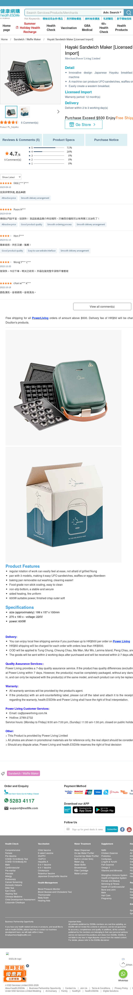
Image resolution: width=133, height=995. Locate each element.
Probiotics (106, 855)
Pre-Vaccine (10, 855)
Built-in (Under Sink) (83, 858)
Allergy (8, 876)
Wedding (37, 990)
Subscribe (112, 829)
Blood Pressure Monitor (49, 888)
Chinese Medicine (13, 896)
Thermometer (44, 894)
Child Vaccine (44, 850)
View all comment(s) (102, 306)
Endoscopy (10, 879)
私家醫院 (108, 18)
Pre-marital (10, 870)
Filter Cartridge (81, 870)
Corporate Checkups (15, 902)
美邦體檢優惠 (74, 18)
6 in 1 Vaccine (44, 867)
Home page (7, 28)
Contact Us (70, 988)
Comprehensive (12, 850)
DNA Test (9, 887)
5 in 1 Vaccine (44, 864)
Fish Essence (107, 864)
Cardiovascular (12, 867)
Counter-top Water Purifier (86, 855)
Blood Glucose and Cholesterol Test (55, 891)
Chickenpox (43, 870)
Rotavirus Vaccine (46, 873)
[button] (58, 111)
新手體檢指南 (124, 18)
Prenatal (9, 873)
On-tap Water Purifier (84, 852)
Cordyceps (106, 858)
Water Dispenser (82, 850)
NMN (103, 850)
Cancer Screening (13, 881)
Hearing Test (11, 893)
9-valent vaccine (45, 852)
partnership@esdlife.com (20, 934)
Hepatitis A (43, 861)
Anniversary (51, 990)
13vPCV (42, 858)
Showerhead (80, 867)
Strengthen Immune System (114, 875)
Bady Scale (43, 897)
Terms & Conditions (101, 988)
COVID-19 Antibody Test (16, 858)
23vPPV (42, 855)
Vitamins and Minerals (111, 870)
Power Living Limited (88, 58)
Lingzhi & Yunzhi (109, 861)
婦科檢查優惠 (92, 18)
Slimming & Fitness (110, 883)
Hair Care (105, 895)
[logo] (10, 19)
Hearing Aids (44, 900)
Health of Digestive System (114, 877)
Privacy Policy (121, 988)
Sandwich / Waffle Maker (23, 773)
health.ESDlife (92, 990)
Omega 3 (105, 867)
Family (64, 990)
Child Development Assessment (20, 899)
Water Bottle (80, 864)
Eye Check (10, 890)
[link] (13, 958)
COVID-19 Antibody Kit (15, 861)
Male (7, 864)
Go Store (83, 124)
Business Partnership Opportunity (45, 988)
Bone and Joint (108, 889)
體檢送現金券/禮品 (53, 18)
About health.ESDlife (15, 988)
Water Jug (79, 861)
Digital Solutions (110, 990)
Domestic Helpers (13, 884)
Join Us (83, 988)
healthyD (76, 990)
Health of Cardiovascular (113, 886)
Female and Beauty (110, 880)
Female (8, 852)
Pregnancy (106, 898)
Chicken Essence (109, 852)
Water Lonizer (80, 873)
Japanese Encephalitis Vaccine (52, 876)
